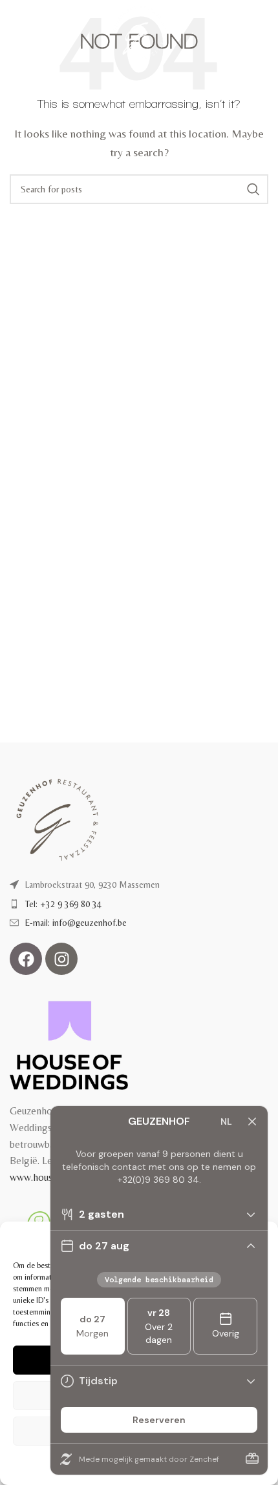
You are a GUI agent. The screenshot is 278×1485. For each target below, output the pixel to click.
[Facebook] (26, 959)
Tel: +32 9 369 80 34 (63, 904)
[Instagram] (61, 959)
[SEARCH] (253, 189)
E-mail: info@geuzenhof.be (76, 922)
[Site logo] (139, 31)
